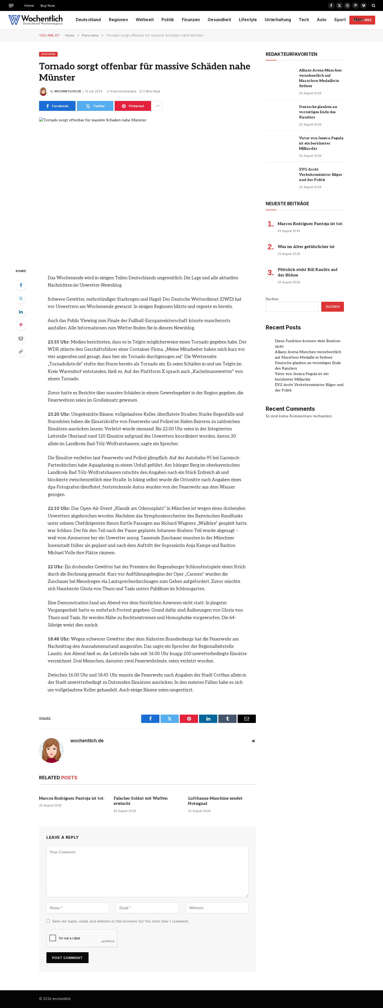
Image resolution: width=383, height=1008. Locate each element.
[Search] (373, 5)
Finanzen (191, 19)
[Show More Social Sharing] (157, 106)
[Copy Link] (21, 351)
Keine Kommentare (123, 91)
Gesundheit (219, 19)
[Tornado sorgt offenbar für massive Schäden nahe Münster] (147, 188)
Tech (304, 19)
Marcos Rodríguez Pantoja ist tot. (71, 798)
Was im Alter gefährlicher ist (306, 246)
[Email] (21, 338)
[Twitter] (21, 298)
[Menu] (11, 5)
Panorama (48, 54)
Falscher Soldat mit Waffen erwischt (141, 801)
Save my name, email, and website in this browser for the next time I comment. (120, 921)
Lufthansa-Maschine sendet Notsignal (215, 801)
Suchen (272, 299)
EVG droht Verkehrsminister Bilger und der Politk (320, 174)
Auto (322, 19)
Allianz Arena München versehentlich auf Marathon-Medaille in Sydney (320, 78)
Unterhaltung (278, 19)
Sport (340, 19)
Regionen (118, 19)
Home (29, 5)
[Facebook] (21, 285)
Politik (168, 19)
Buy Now (48, 5)
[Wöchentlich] (35, 20)
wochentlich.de (67, 91)
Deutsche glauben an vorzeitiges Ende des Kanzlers (318, 112)
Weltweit (145, 19)
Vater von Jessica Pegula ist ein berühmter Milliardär (321, 143)
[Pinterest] (21, 325)
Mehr (359, 19)
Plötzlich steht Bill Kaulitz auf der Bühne (308, 272)
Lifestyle (248, 19)
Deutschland (88, 19)
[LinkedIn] (21, 311)
